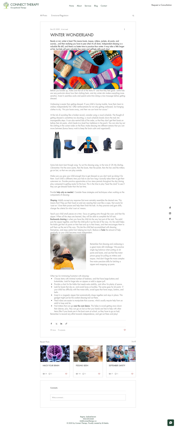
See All (134, 341)
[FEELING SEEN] (88, 353)
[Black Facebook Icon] (170, 207)
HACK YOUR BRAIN (51, 365)
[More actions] (124, 29)
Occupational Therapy (18, 8)
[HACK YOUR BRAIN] (55, 353)
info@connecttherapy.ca (88, 421)
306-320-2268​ (88, 419)
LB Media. (105, 423)
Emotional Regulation (59, 15)
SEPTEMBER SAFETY (117, 365)
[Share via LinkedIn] (61, 324)
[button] (133, 15)
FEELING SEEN (82, 365)
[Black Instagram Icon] (170, 213)
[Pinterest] (170, 219)
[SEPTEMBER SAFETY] (121, 353)
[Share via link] (66, 324)
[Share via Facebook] (51, 324)
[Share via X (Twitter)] (56, 324)
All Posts (43, 15)
